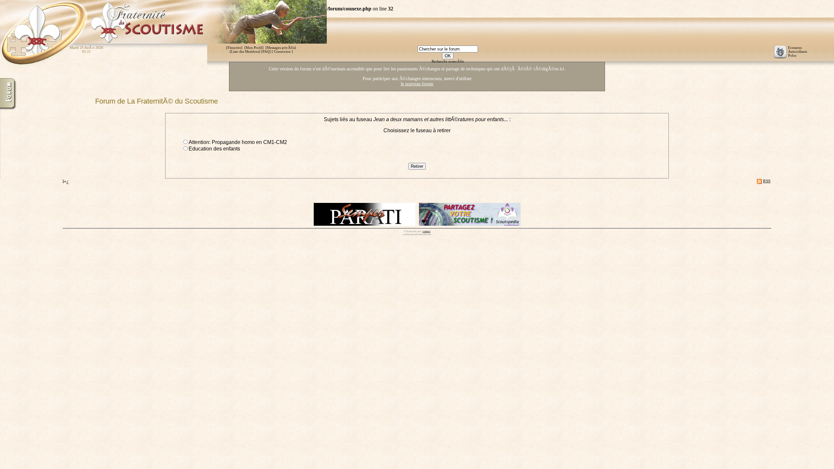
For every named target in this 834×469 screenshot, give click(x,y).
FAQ (266, 51)
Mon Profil (254, 48)
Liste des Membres (245, 51)
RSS (766, 180)
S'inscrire (234, 48)
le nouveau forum (417, 83)
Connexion (282, 51)
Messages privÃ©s (281, 48)
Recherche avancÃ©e (448, 61)
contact (426, 231)
